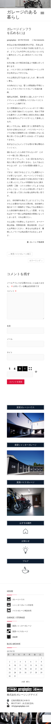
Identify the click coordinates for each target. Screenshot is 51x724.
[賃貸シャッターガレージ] (25, 452)
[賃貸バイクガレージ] (25, 489)
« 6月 (23, 682)
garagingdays (12, 40)
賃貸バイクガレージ (19, 631)
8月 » (28, 682)
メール (10, 339)
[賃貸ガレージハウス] (25, 414)
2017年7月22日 (23, 40)
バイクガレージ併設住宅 (21, 611)
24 (15, 673)
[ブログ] (25, 570)
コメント (12, 291)
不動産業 (40, 242)
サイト (10, 352)
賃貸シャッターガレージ (21, 626)
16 (10, 669)
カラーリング (36, 260)
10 (15, 665)
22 (41, 669)
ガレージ (32, 242)
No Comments (39, 40)
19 (25, 669)
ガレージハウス (18, 599)
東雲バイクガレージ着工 (19, 254)
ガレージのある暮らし (22, 14)
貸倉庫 (14, 637)
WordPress (32, 721)
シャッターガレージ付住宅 (22, 605)
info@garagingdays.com (19, 706)
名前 (9, 326)
